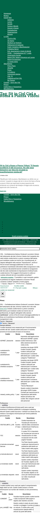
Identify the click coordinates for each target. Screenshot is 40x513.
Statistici (29, 284)
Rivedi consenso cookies (20, 236)
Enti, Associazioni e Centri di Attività (19, 51)
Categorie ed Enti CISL (14, 78)
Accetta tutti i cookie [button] (20, 288)
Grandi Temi (8, 18)
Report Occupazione (14, 59)
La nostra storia (12, 62)
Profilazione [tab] (4, 403)
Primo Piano (11, 66)
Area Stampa (8, 64)
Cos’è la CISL (11, 39)
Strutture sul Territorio (14, 43)
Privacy (6, 85)
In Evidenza (11, 72)
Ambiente (10, 20)
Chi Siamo (10, 41)
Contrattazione (12, 30)
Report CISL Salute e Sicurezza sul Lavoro (21, 57)
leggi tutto (3, 191)
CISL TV (10, 76)
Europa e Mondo (12, 26)
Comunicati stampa (13, 74)
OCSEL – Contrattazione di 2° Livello (19, 53)
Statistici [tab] (3, 481)
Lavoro (9, 22)
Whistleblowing (9, 89)
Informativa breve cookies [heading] (8, 249)
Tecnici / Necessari (8, 284)
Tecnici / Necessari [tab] (6, 321)
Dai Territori (11, 80)
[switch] (1, 405)
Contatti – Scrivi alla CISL (12, 83)
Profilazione (20, 284)
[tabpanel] (20, 364)
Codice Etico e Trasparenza (12, 87)
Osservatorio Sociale (14, 55)
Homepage (7, 13)
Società (9, 24)
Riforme (10, 34)
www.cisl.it (3, 309)
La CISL (6, 37)
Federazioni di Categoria (15, 45)
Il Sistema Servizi (13, 49)
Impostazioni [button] (4, 286)
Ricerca (6, 16)
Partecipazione (12, 32)
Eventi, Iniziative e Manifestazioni (18, 47)
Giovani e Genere (13, 28)
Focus (9, 70)
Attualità (10, 68)
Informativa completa (7, 277)
